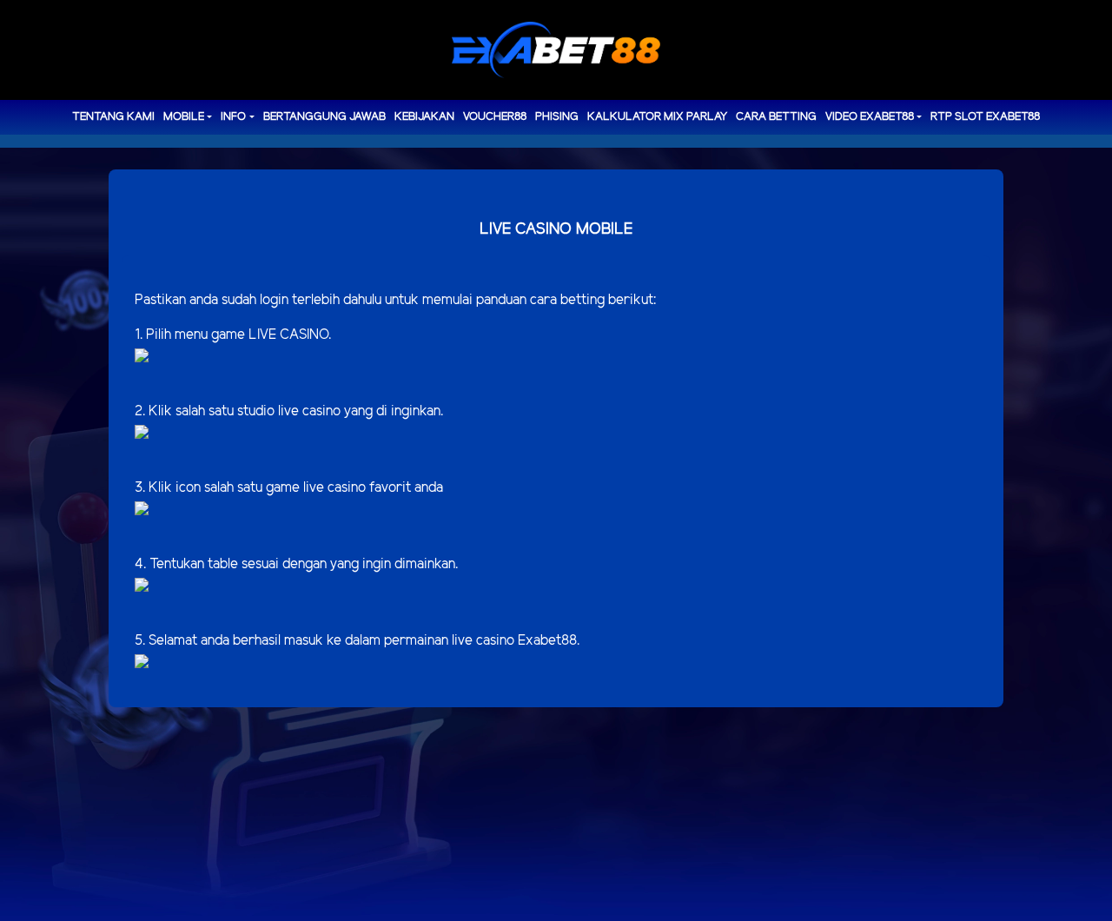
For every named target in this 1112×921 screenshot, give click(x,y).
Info (233, 116)
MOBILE (183, 116)
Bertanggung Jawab (324, 116)
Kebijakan (424, 116)
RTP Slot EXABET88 (985, 116)
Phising (557, 116)
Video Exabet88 (869, 116)
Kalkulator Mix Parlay (657, 116)
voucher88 (494, 116)
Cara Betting (776, 116)
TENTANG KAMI (113, 116)
